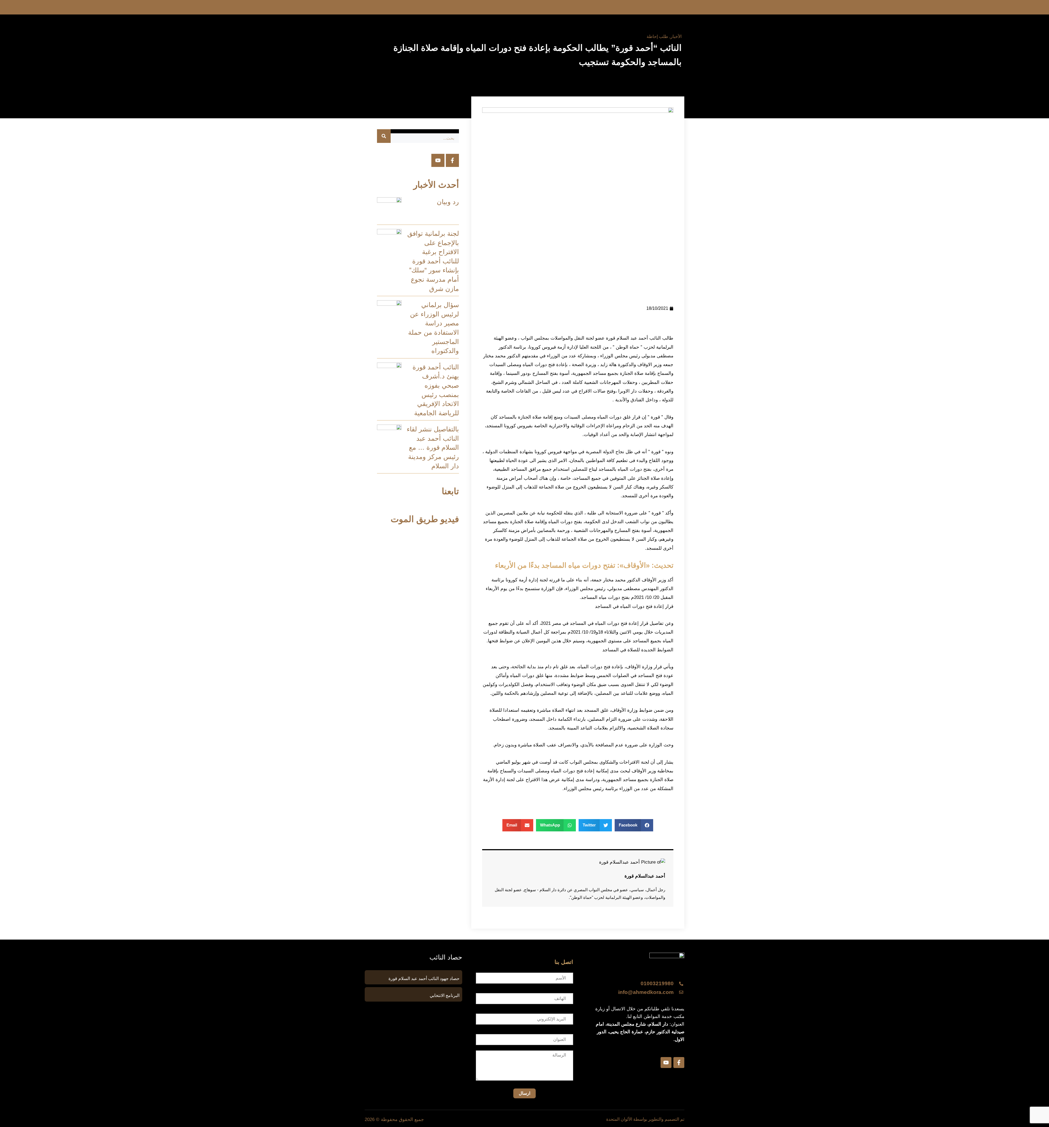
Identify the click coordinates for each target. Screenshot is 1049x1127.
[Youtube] (437, 160)
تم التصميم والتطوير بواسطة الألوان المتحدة (645, 1119)
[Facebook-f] (452, 160)
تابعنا (450, 491)
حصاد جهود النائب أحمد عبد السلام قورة (423, 978)
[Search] (384, 136)
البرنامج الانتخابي (444, 995)
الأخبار (676, 36)
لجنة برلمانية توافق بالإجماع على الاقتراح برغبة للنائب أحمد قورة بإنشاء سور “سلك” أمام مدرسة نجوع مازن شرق (433, 261)
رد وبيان (448, 201)
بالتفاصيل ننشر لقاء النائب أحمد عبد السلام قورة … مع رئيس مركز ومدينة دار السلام (433, 447)
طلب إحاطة (657, 36)
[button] (634, 825)
